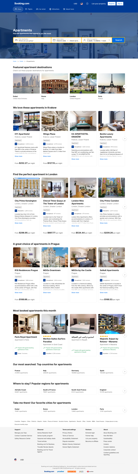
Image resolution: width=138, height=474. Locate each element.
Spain (102, 371)
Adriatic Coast (20, 390)
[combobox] (34, 41)
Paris (102, 409)
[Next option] (125, 86)
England (103, 390)
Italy (44, 371)
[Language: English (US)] (81, 3)
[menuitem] (18, 9)
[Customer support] (87, 3)
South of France (49, 390)
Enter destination (23, 39)
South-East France (79, 390)
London (74, 409)
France (17, 371)
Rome (45, 409)
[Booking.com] (22, 3)
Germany (75, 371)
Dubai (17, 409)
